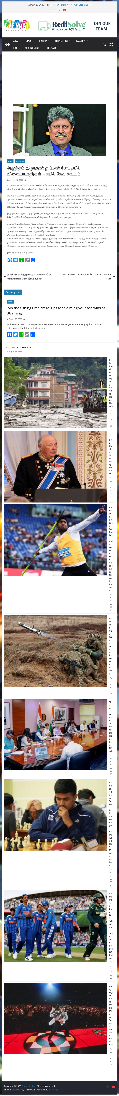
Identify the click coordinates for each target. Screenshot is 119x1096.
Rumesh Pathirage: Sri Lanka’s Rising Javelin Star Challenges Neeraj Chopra (111, 549)
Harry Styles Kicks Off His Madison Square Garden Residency (111, 1015)
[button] (19, 41)
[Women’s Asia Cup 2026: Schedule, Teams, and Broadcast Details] (55, 935)
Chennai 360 (61, 41)
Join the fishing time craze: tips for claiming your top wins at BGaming (56, 310)
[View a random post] (111, 44)
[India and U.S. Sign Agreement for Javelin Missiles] (55, 656)
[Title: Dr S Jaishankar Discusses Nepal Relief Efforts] (55, 738)
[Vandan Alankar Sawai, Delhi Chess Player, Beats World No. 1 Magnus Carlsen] (55, 834)
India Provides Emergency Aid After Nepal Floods (111, 383)
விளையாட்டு (20, 161)
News (28, 41)
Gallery (80, 41)
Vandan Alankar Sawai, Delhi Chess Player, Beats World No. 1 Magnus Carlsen (110, 824)
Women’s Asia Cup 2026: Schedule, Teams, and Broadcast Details (111, 925)
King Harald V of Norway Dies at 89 (111, 456)
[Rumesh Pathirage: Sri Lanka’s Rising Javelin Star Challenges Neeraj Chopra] (55, 559)
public (10, 302)
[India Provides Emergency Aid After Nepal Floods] (55, 393)
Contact (51, 48)
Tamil (10, 161)
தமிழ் (15, 41)
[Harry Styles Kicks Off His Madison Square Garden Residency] (55, 1025)
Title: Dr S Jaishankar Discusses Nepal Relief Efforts (110, 728)
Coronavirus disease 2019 (18, 347)
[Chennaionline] (7, 44)
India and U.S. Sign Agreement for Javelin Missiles (111, 646)
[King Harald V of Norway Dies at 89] (55, 466)
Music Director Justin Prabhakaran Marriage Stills (87, 276)
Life (15, 48)
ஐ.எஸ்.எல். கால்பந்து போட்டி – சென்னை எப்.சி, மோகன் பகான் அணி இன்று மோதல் (29, 276)
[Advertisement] (59, 82)
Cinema (43, 41)
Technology (32, 48)
